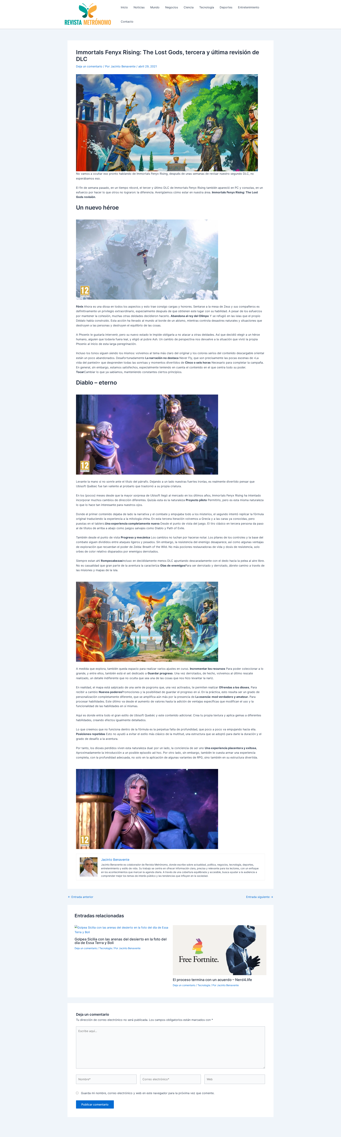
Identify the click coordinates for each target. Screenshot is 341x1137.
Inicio (124, 7)
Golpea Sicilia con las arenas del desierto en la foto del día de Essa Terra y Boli (121, 941)
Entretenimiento (248, 7)
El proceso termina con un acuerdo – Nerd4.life (212, 980)
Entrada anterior (80, 896)
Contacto (127, 21)
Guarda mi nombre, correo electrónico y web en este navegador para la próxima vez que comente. (147, 1093)
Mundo (154, 7)
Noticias (139, 7)
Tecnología (206, 7)
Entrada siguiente (259, 896)
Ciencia (189, 7)
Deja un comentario (89, 66)
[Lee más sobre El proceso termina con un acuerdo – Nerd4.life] (220, 950)
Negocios (171, 7)
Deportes (226, 7)
